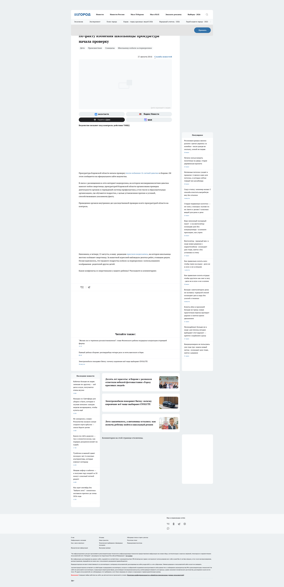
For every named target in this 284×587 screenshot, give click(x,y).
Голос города (112, 22)
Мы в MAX (154, 14)
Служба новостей (163, 56)
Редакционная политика (134, 543)
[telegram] (90, 287)
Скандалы (110, 48)
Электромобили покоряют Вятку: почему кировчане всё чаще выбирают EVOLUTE (113, 362)
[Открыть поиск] (207, 14)
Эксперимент (95, 22)
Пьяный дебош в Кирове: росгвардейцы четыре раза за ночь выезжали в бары (111, 353)
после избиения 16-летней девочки (142, 173)
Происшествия (95, 48)
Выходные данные (104, 548)
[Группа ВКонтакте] (102, 114)
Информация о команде (78, 540)
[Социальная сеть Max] (149, 120)
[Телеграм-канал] (179, 524)
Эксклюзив (78, 22)
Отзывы (101, 537)
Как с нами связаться (77, 543)
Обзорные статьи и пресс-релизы (137, 537)
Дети (82, 48)
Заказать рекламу (173, 14)
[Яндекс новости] (149, 114)
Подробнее (129, 556)
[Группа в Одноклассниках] (173, 524)
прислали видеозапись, (137, 254)
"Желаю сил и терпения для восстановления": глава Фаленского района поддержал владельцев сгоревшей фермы (123, 343)
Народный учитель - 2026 (169, 22)
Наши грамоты (103, 540)
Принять (202, 30)
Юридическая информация (79, 548)
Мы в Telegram (137, 14)
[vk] (82, 287)
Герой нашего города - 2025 (197, 22)
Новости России (117, 14)
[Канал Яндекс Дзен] (102, 120)
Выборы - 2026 (194, 14)
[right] (210, 22)
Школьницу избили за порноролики (135, 48)
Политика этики (132, 540)
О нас (72, 537)
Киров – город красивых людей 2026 (138, 22)
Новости (100, 14)
